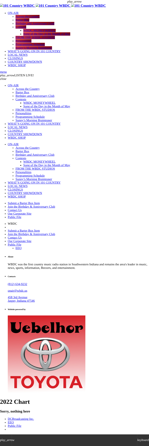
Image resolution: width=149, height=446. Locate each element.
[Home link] (53, 6)
